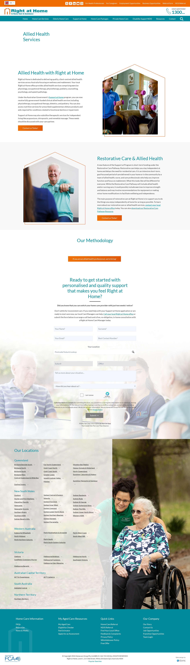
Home (25, 19)
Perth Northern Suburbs (23, 540)
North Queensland (80, 471)
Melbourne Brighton (51, 556)
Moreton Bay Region (81, 464)
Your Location (94, 347)
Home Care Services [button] (40, 19)
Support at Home (80, 19)
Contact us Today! (30, 128)
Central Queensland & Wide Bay (26, 478)
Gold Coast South (50, 471)
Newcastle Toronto (21, 509)
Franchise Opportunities (153, 634)
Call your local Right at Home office (118, 314)
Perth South (48, 539)
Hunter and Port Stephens (24, 499)
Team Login (148, 637)
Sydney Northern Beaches (54, 515)
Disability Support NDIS (142, 19)
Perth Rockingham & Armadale (55, 533)
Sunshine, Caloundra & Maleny (84, 474)
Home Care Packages (99, 19)
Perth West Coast (80, 533)
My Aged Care (64, 624)
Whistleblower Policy (110, 640)
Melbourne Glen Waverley (54, 563)
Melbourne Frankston (52, 560)
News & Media (22, 630)
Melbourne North (80, 556)
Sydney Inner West (51, 505)
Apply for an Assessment (68, 634)
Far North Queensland (52, 464)
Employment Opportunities (129, 3)
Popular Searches (95, 661)
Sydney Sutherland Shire (82, 505)
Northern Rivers (20, 512)
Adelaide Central (20, 588)
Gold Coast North (51, 468)
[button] (34, 465)
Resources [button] (160, 19)
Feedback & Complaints (111, 634)
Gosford (17, 495)
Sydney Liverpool (50, 508)
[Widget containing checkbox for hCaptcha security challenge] (95, 395)
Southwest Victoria (80, 560)
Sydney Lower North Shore (54, 512)
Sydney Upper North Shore (83, 512)
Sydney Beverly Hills (22, 519)
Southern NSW (20, 516)
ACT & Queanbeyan (22, 577)
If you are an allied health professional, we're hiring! (94, 259)
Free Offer (105, 643)
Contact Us (148, 627)
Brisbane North (20, 468)
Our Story (147, 624)
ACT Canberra (49, 577)
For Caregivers (111, 3)
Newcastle (18, 505)
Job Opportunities (151, 630)
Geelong (17, 556)
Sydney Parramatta (51, 522)
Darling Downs (20, 484)
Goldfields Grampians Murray (25, 560)
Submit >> (94, 415)
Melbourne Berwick (21, 566)
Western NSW (78, 516)
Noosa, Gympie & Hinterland (84, 468)
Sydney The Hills (79, 509)
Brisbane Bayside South (23, 464)
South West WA (79, 536)
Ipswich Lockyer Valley (52, 478)
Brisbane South (20, 471)
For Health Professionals (94, 3)
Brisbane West (20, 475)
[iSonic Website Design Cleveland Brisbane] (181, 660)
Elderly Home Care (61, 19)
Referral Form (168, 3)
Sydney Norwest (50, 518)
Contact (172, 19)
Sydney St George (80, 502)
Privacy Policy (97, 409)
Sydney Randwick (80, 495)
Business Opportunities (151, 3)
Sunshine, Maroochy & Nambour (85, 481)
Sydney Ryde (78, 499)
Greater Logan (49, 475)
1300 (178, 12)
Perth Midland (20, 536)
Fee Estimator (64, 630)
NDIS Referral (180, 3)
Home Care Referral (109, 624)
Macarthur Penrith (21, 502)
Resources (20, 627)
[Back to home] (26, 11)
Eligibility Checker (66, 627)
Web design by (181, 657)
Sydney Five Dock (50, 502)
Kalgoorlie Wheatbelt (22, 533)
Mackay (47, 481)
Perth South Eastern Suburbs (55, 542)
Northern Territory (21, 599)
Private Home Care (120, 19)
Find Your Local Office (110, 630)
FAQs (18, 624)
